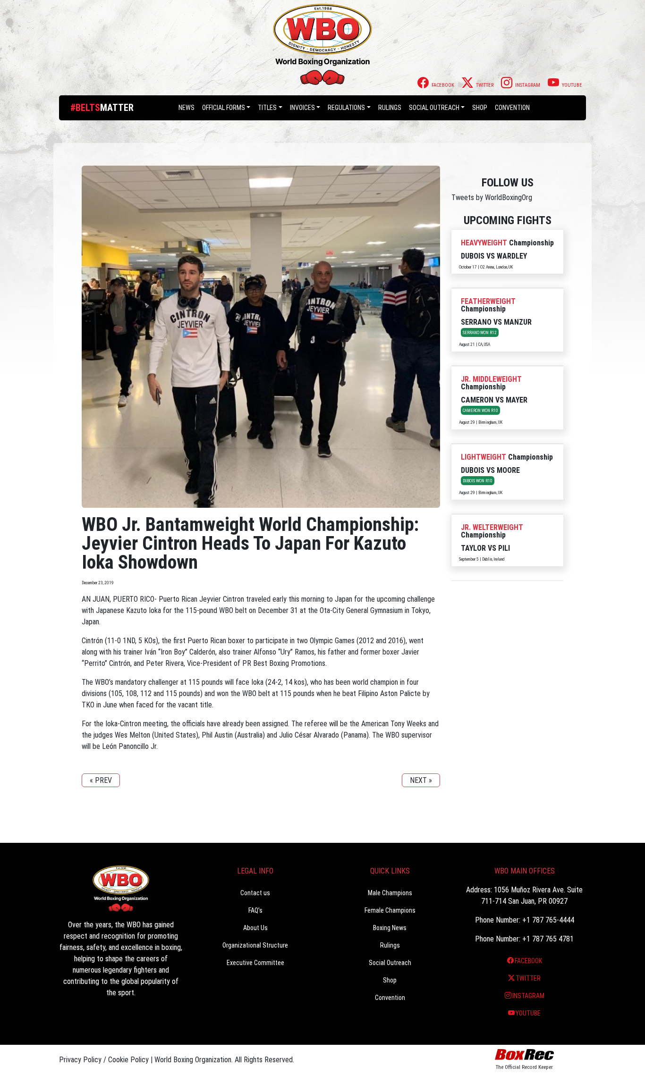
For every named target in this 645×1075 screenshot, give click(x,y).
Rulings (389, 107)
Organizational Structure (255, 945)
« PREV (101, 780)
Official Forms (223, 107)
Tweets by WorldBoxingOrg (491, 197)
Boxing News (390, 928)
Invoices (302, 107)
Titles (267, 107)
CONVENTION (512, 107)
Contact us (255, 893)
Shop (479, 107)
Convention (390, 997)
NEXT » (421, 780)
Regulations (346, 107)
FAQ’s (255, 910)
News (186, 107)
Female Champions (390, 910)
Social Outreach (434, 107)
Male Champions (390, 893)
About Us (255, 928)
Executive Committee (255, 962)
